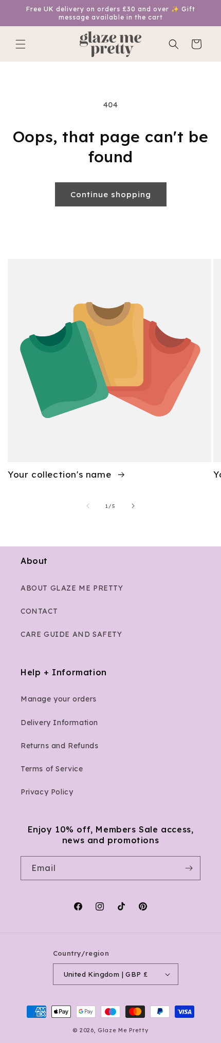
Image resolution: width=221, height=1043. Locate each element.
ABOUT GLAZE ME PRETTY (72, 588)
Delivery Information (59, 722)
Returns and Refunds (59, 745)
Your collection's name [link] (61, 474)
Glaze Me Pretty (123, 1030)
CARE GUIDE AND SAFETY (71, 634)
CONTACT (39, 611)
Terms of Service (52, 768)
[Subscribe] (188, 868)
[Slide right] (133, 506)
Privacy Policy (47, 792)
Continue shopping (110, 194)
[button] (20, 44)
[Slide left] (88, 506)
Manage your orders (59, 699)
